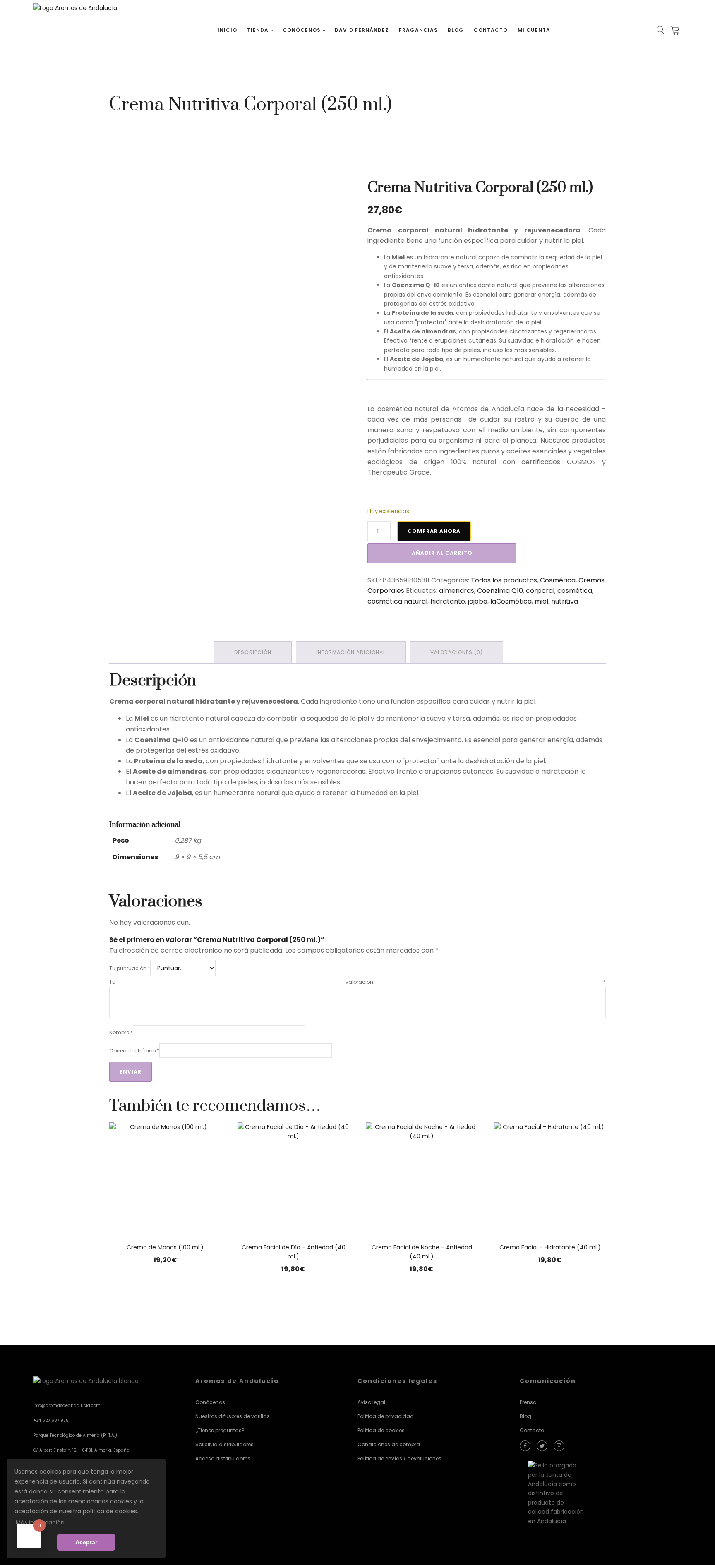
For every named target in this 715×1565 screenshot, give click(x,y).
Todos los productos (504, 580)
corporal (540, 590)
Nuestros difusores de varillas (232, 1416)
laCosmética (511, 601)
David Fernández (362, 30)
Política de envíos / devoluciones (399, 1458)
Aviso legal (371, 1402)
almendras (456, 590)
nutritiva (564, 601)
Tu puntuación (129, 968)
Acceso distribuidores (222, 1458)
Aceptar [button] (86, 1542)
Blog (456, 30)
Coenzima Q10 (500, 590)
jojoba (477, 601)
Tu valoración (357, 981)
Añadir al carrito (442, 552)
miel (541, 601)
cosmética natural (397, 601)
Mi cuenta (534, 30)
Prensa (528, 1402)
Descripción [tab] (252, 652)
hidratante (447, 601)
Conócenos (302, 30)
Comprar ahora (434, 530)
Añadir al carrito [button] (165, 1287)
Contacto (491, 30)
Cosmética (558, 580)
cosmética (574, 590)
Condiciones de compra (389, 1444)
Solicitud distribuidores (224, 1444)
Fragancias (418, 30)
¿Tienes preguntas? (220, 1430)
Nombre (121, 1032)
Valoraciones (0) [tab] (456, 652)
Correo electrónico (134, 1050)
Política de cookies (381, 1430)
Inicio (227, 30)
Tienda (258, 30)
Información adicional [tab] (351, 652)
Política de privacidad (386, 1416)
